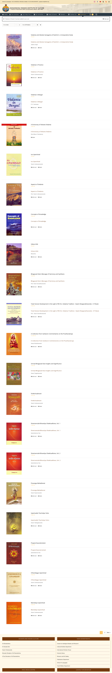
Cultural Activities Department (64, 646)
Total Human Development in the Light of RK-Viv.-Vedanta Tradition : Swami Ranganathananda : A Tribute (65, 304)
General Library (61, 653)
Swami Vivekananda (7, 650)
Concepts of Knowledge (38, 214)
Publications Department (63, 659)
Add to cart (34, 47)
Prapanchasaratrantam (38, 543)
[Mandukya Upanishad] (14, 613)
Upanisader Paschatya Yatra (40, 513)
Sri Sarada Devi (6, 646)
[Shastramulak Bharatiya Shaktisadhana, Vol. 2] (14, 463)
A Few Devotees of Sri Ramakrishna (11, 656)
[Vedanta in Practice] (14, 75)
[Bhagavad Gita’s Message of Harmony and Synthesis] (14, 284)
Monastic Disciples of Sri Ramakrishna (11, 653)
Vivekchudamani (36, 393)
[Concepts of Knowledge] (14, 224)
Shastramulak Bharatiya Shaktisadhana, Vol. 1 (45, 423)
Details (40, 47)
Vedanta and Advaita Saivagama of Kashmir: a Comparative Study (52, 35)
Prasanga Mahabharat (38, 483)
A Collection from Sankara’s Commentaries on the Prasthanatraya (52, 334)
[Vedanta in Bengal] (14, 105)
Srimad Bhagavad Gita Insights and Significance (46, 364)
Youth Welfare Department (63, 666)
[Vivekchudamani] (14, 404)
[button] (96, 14)
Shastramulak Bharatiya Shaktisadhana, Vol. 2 (45, 453)
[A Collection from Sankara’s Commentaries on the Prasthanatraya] (14, 344)
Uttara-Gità (34, 244)
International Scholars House (64, 650)
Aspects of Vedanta (37, 184)
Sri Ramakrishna (6, 643)
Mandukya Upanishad (38, 603)
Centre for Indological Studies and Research (67, 643)
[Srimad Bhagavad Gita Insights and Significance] (14, 374)
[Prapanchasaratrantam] (14, 553)
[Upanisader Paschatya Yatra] (14, 523)
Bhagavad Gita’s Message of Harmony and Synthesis (47, 274)
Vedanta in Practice (37, 65)
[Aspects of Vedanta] (14, 195)
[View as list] (40, 24)
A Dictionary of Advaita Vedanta (41, 125)
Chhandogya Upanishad (38, 573)
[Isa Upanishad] (14, 165)
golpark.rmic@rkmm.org (44, 1)
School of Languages (62, 662)
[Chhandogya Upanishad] (14, 583)
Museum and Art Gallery (63, 656)
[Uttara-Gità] (14, 254)
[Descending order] (19, 24)
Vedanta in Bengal (37, 95)
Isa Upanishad (35, 154)
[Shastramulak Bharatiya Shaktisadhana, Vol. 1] (14, 434)
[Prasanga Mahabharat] (14, 493)
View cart (106, 19)
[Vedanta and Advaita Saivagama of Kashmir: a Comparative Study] (14, 45)
